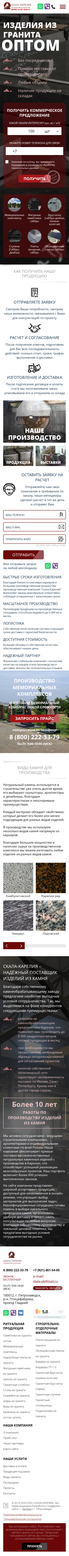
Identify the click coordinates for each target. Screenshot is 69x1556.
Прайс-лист (10, 1438)
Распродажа (10, 1482)
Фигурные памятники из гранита (16, 1371)
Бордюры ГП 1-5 (46, 1367)
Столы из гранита (14, 1390)
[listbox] (49, 131)
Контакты (9, 1493)
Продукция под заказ (16, 1471)
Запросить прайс (34, 718)
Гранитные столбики (16, 1385)
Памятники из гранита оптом (17, 1338)
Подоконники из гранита (46, 1413)
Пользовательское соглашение (22, 1519)
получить (35, 178)
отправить (23, 554)
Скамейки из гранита (16, 1395)
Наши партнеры (13, 1443)
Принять (34, 1546)
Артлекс (27, 1508)
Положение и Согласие (25, 164)
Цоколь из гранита (15, 1379)
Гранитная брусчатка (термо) (49, 1386)
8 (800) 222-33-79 (34, 737)
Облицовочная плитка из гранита (50, 1353)
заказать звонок (47, 1288)
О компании (10, 1432)
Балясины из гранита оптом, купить (16, 1414)
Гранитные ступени (48, 1394)
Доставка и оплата (15, 1466)
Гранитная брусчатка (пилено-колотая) (49, 1375)
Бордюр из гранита (48, 1361)
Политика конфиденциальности (22, 1514)
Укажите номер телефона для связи (34, 143)
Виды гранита (12, 1477)
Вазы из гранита (13, 1406)
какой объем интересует (34, 123)
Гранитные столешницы (44, 1402)
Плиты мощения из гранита (48, 1342)
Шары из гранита (14, 1401)
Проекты (8, 1488)
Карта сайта (10, 1449)
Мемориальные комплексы (13, 1349)
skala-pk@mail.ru (45, 1281)
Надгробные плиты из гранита (17, 1360)
